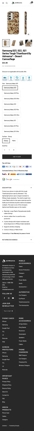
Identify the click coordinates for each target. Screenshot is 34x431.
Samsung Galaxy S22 (10, 104)
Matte (14, 140)
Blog (3, 402)
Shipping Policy (6, 385)
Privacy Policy (6, 381)
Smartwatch (22, 334)
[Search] (7, 3)
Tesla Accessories (24, 302)
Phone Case (5, 413)
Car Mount (22, 298)
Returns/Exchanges (9, 240)
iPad (3, 342)
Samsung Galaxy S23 (10, 87)
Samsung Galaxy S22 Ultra (11, 115)
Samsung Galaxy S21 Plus (11, 126)
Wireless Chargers (24, 365)
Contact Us (5, 395)
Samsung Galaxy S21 (10, 120)
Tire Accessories (24, 305)
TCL (3, 331)
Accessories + (23, 287)
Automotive (24, 292)
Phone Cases (8, 318)
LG (3, 335)
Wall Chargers (23, 355)
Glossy (6, 140)
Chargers (21, 273)
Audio (20, 283)
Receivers (22, 331)
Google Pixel (6, 328)
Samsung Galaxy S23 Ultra (11, 98)
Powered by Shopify (14, 425)
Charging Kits (23, 362)
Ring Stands (22, 327)
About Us (5, 392)
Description (6, 187)
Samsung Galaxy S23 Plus (11, 93)
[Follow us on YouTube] (13, 298)
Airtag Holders (23, 324)
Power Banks (22, 280)
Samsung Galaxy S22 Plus (11, 109)
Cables (21, 276)
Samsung (5, 325)
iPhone (4, 321)
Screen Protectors (24, 270)
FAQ (3, 398)
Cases (20, 266)
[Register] (12, 311)
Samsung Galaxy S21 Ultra (11, 131)
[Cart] (31, 3)
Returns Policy (6, 388)
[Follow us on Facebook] (4, 298)
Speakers (21, 337)
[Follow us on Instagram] (9, 298)
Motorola (4, 338)
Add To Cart (17, 156)
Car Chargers (23, 295)
